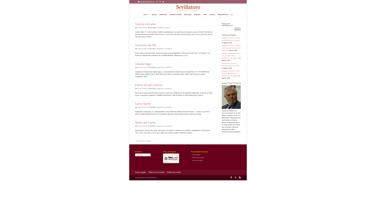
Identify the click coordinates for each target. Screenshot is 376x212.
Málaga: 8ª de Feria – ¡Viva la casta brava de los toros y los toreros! (231, 48)
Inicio (145, 14)
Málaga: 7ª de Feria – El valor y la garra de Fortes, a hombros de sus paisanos (231, 55)
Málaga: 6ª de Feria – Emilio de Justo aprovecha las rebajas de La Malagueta (231, 73)
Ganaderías (161, 28)
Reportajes (187, 14)
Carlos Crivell (142, 28)
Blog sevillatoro (223, 14)
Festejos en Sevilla (175, 14)
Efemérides (163, 14)
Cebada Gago (143, 64)
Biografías (197, 14)
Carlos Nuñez (143, 104)
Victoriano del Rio (145, 45)
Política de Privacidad (198, 157)
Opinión (154, 14)
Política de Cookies (197, 160)
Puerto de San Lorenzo (148, 85)
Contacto (212, 14)
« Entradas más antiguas (143, 141)
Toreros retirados (145, 24)
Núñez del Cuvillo (145, 122)
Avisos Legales (196, 154)
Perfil (205, 14)
